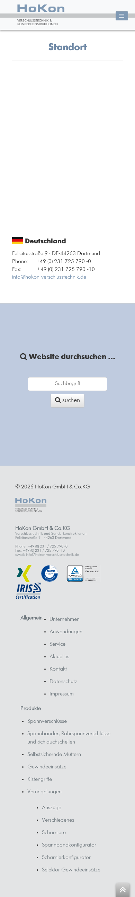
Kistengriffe (39, 779)
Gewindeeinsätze (46, 767)
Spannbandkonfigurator (69, 845)
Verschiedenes (58, 820)
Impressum (62, 694)
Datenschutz (63, 681)
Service (57, 644)
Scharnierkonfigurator (66, 857)
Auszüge (51, 808)
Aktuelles (59, 657)
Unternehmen (65, 619)
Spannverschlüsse (47, 721)
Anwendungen (66, 632)
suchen (70, 400)
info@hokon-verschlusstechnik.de (49, 277)
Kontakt (58, 669)
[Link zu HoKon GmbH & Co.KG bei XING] (24, 573)
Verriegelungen (44, 792)
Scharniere (54, 832)
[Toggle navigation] (122, 15)
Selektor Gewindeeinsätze (71, 870)
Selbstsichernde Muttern (54, 754)
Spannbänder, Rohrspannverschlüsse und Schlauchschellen (68, 738)
